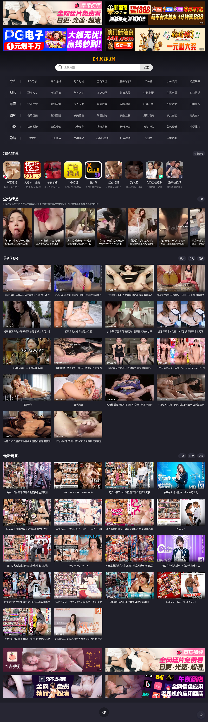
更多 (201, 258)
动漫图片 (102, 115)
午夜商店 (56, 138)
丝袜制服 (148, 92)
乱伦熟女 (172, 104)
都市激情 (32, 126)
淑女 (191, 455)
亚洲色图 (56, 115)
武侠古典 (102, 126)
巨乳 (191, 258)
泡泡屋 (148, 138)
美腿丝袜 (125, 115)
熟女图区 (172, 115)
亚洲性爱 (32, 104)
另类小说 (148, 126)
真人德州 (56, 81)
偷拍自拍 (56, 104)
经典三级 (148, 104)
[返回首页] (201, 715)
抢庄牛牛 (195, 81)
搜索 (146, 67)
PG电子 (32, 81)
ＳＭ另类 (195, 92)
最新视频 (11, 258)
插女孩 (32, 138)
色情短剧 (172, 138)
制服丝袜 (125, 104)
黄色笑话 (172, 126)
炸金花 (148, 81)
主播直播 (172, 92)
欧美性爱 (102, 104)
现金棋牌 (172, 81)
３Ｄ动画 (102, 92)
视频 (13, 92)
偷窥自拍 (32, 115)
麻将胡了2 (125, 81)
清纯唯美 (148, 115)
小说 (13, 126)
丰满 (182, 455)
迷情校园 (125, 126)
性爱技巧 (195, 126)
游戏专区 (102, 81)
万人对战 (79, 81)
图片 (13, 115)
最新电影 (11, 455)
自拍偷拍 (56, 92)
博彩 (13, 81)
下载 (201, 199)
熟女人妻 (125, 92)
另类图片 (195, 115)
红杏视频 (125, 138)
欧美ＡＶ (79, 92)
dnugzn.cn (104, 59)
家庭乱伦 (56, 126)
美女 (182, 258)
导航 (13, 138)
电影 (13, 104)
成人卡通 (79, 104)
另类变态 (195, 104)
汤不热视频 (102, 138)
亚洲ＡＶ (32, 92)
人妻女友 (79, 126)
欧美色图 (79, 115)
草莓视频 (79, 138)
